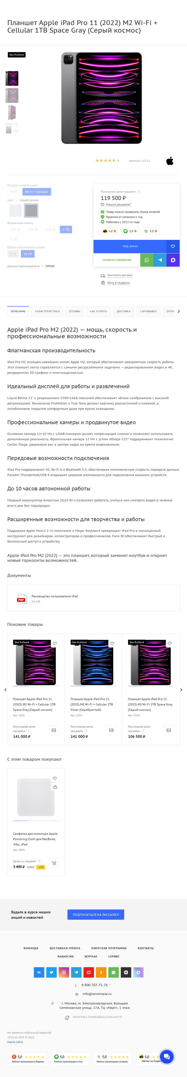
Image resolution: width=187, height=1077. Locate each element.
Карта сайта (15, 1042)
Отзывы (74, 311)
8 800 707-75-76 (95, 985)
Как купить (98, 311)
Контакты (146, 948)
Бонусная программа (109, 948)
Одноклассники (101, 972)
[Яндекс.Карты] (28, 1059)
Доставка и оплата (65, 948)
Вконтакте (39, 972)
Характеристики (47, 311)
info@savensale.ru (97, 994)
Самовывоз (148, 311)
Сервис (114, 956)
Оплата (172, 311)
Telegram (76, 972)
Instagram (64, 972)
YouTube (89, 972)
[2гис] (70, 1059)
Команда (31, 948)
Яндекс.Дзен (126, 972)
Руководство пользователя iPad (55, 596)
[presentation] (6, 690)
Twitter (51, 972)
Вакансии (66, 956)
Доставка (124, 311)
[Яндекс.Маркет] (155, 1059)
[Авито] (112, 1059)
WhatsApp (113, 972)
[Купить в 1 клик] (55, 787)
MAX (138, 972)
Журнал (91, 956)
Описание (18, 311)
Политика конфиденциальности (97, 1017)
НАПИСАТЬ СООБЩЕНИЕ (117, 260)
